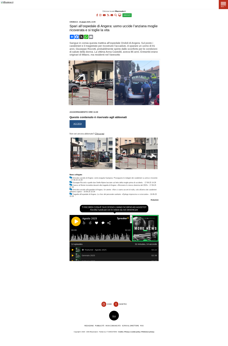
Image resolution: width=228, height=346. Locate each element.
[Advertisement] (114, 280)
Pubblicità (99, 326)
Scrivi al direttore (130, 326)
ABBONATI (127, 15)
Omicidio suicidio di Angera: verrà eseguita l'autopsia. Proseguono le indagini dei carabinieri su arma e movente (114, 178)
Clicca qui (99, 134)
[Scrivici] (112, 15)
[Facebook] (97, 15)
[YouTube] (104, 15)
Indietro (123, 304)
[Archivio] (115, 15)
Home (109, 304)
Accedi (77, 124)
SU (114, 316)
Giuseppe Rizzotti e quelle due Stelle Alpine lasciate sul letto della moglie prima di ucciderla (107, 183)
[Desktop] (119, 15)
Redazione (89, 326)
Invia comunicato (113, 326)
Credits (120, 332)
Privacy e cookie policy (132, 332)
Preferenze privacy (147, 332)
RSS (142, 326)
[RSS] (108, 15)
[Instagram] (100, 15)
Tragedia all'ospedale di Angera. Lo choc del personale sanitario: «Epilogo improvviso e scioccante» (110, 194)
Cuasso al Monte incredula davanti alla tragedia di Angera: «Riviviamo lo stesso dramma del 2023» (110, 185)
